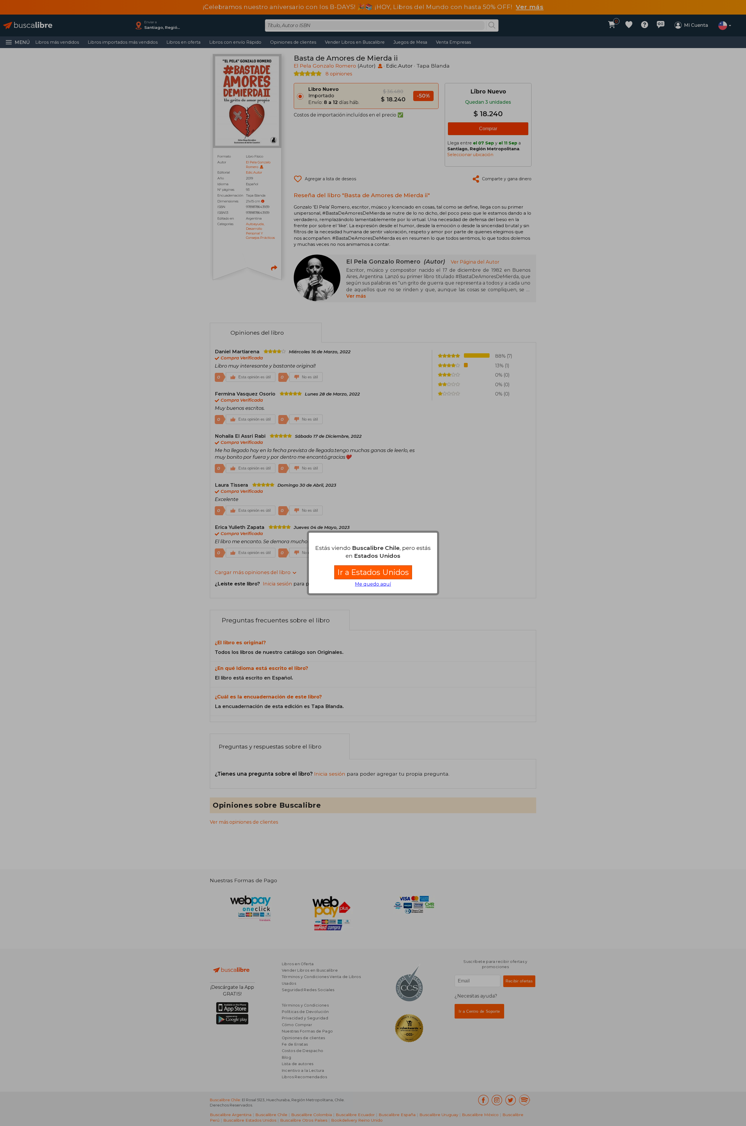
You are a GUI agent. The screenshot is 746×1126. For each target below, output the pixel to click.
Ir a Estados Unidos (373, 572)
